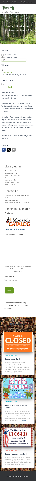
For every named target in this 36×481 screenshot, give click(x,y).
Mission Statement (8, 2)
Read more (22, 420)
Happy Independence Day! (15, 454)
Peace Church (7, 72)
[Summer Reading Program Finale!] (18, 388)
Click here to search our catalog (14, 229)
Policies (16, 2)
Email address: (9, 276)
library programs (10, 355)
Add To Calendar (14, 60)
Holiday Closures (24, 2)
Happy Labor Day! (12, 359)
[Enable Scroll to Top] (32, 476)
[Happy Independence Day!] (18, 437)
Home (32, 2)
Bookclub (9, 87)
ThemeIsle (25, 476)
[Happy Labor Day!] (18, 342)
